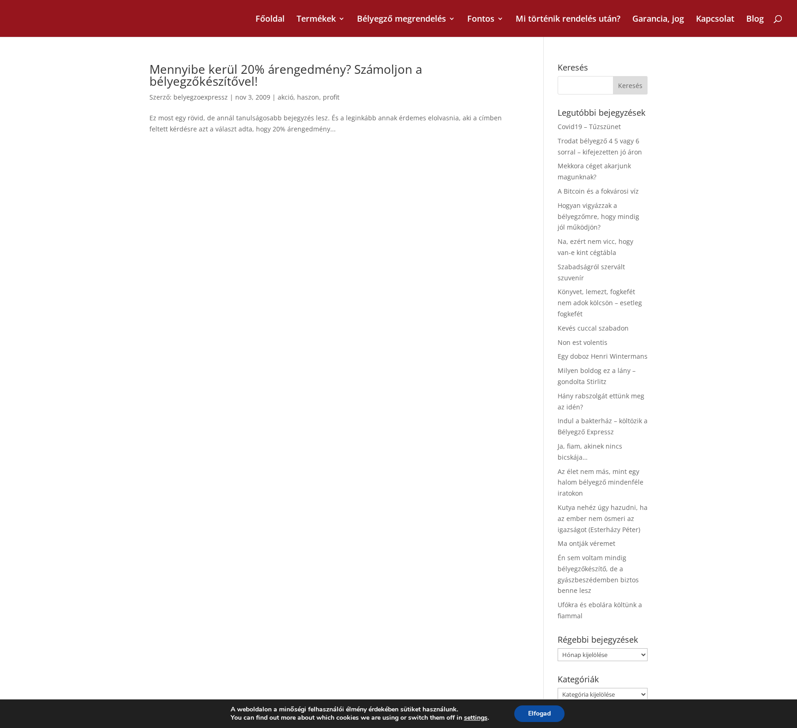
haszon (308, 97)
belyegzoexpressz (200, 97)
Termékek (316, 19)
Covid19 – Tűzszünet (589, 126)
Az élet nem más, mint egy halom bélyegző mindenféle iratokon (600, 482)
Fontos (480, 19)
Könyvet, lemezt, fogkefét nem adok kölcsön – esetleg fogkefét (600, 302)
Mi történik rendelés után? (568, 19)
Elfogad (539, 713)
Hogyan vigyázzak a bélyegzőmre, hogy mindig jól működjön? (598, 216)
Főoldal (270, 19)
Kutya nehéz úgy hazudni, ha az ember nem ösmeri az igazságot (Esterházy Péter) (603, 518)
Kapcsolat (715, 19)
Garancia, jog (658, 19)
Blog (755, 19)
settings (476, 718)
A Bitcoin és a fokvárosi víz (598, 191)
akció (285, 97)
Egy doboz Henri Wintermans (603, 356)
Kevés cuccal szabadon (593, 328)
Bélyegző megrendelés (401, 19)
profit (331, 97)
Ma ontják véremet (586, 543)
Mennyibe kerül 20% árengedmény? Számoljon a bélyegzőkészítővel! (285, 75)
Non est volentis (582, 342)
